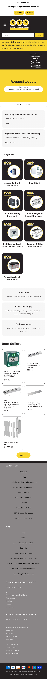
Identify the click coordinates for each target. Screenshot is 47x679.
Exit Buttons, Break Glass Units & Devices (12, 245)
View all (23, 455)
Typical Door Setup (23, 508)
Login (7, 123)
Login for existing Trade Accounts (24, 482)
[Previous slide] (14, 104)
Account (18, 12)
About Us (23, 472)
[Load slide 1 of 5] (18, 104)
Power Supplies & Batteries (12, 278)
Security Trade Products (19, 671)
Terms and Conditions (23, 497)
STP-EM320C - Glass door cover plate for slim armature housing (34, 404)
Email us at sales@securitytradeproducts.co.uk (23, 89)
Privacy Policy (23, 492)
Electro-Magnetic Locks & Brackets (34, 215)
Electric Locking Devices (12, 215)
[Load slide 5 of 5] (29, 104)
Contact (23, 477)
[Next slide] (32, 104)
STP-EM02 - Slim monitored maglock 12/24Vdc (33, 365)
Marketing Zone (32, 674)
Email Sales (11, 647)
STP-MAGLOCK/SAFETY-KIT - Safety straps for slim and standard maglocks (11, 404)
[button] (4, 24)
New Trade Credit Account (23, 487)
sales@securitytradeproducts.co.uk (23, 7)
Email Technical (12, 653)
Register (8, 142)
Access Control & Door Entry (12, 184)
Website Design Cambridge (18, 674)
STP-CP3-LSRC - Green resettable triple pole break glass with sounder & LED (12, 374)
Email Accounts (12, 650)
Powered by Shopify (34, 671)
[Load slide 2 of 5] (20, 104)
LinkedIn (23, 503)
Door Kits (33, 183)
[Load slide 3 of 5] (23, 104)
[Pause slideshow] (44, 104)
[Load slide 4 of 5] (26, 104)
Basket (30, 12)
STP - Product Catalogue (23, 513)
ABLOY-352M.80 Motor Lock (11, 443)
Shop (24, 533)
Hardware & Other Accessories (34, 245)
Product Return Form (23, 518)
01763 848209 (23, 2)
